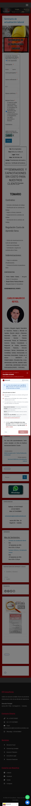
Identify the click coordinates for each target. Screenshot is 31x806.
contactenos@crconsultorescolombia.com (12, 417)
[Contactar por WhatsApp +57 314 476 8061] (27, 797)
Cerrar (6, 432)
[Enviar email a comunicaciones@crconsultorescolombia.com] (27, 802)
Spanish (8, 804)
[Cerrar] (27, 373)
